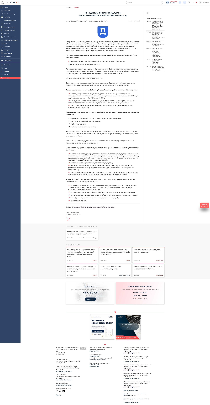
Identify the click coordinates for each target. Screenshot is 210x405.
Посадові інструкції (9, 30)
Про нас (58, 395)
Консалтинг (7, 64)
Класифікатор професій (10, 40)
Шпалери (6, 74)
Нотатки (6, 33)
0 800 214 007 (94, 351)
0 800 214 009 (140, 293)
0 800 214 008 (94, 356)
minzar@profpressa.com (64, 371)
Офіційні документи (9, 36)
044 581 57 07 (140, 295)
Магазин (6, 78)
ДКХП (5, 43)
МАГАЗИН (90, 299)
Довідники (7, 46)
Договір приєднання (131, 390)
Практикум (7, 10)
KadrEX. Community (9, 14)
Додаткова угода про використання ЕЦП (136, 399)
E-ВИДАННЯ (7, 60)
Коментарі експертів (10, 20)
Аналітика (7, 17)
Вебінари (6, 71)
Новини (6, 7)
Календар (7, 50)
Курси (5, 68)
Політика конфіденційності (132, 402)
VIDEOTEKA (7, 56)
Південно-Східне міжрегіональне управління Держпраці (94, 207)
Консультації (7, 23)
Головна (68, 7)
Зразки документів (9, 27)
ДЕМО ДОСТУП (204, 205)
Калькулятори (8, 53)
